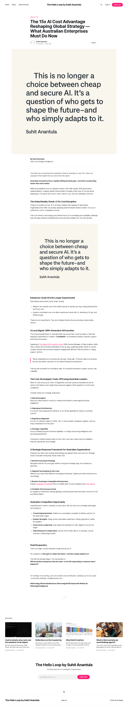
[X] (64, 692)
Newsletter (34, 17)
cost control (90, 484)
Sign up (64, 700)
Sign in (107, 5)
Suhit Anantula (24, 5)
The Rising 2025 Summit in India (51, 344)
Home (7, 5)
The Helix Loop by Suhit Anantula (64, 4)
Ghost (121, 700)
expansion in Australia (44, 484)
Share (94, 43)
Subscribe (117, 5)
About (14, 5)
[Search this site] (101, 4)
